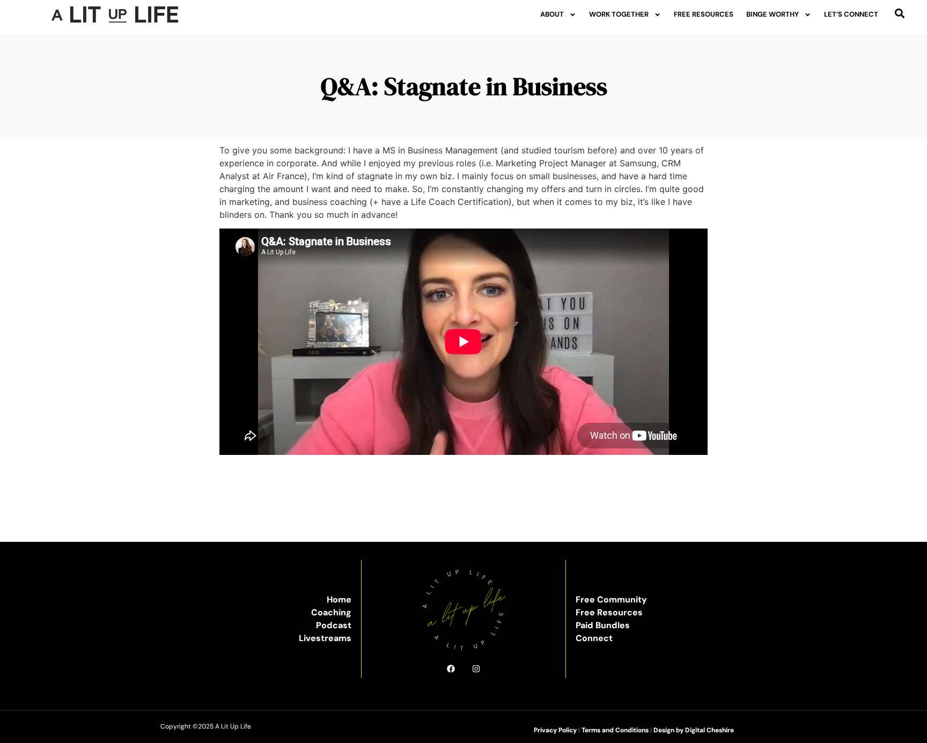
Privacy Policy (555, 730)
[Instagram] (476, 669)
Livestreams (325, 638)
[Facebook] (451, 669)
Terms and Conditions (615, 730)
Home (339, 599)
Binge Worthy (772, 14)
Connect (594, 638)
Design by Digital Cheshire (693, 730)
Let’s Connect (851, 14)
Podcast (333, 625)
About (552, 14)
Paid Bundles (603, 625)
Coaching (331, 612)
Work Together (619, 14)
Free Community (611, 599)
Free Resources (703, 14)
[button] (900, 13)
